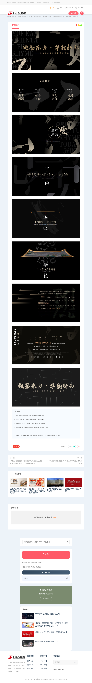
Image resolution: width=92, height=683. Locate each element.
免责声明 (43, 661)
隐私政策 (30, 665)
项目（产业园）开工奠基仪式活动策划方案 (51, 632)
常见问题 (43, 665)
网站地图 (30, 668)
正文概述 (15, 25)
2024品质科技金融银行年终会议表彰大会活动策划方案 (64, 462)
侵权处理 (43, 668)
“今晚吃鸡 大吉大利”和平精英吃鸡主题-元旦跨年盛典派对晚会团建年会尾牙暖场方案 (26, 462)
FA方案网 (16, 435)
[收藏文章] (69, 446)
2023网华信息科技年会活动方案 (47, 614)
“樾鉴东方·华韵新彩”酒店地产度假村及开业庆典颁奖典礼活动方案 (40, 435)
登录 (54, 517)
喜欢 (16, 446)
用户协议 (30, 661)
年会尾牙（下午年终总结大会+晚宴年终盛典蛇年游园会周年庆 (37, 491)
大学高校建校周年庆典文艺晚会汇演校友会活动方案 (18, 491)
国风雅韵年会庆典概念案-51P (46, 641)
